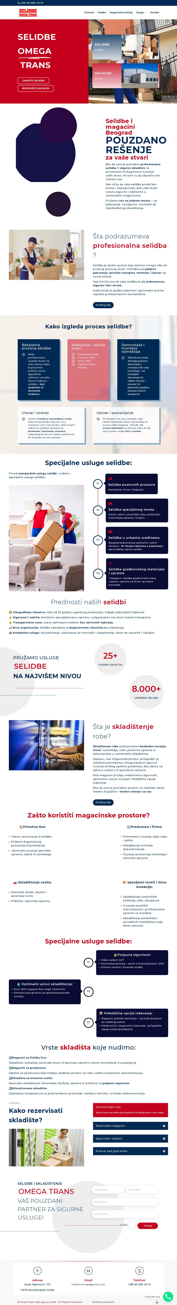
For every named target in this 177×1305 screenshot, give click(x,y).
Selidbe (102, 13)
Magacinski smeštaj (121, 13)
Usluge (140, 13)
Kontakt (154, 13)
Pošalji (148, 1225)
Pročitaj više (103, 305)
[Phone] (168, 1297)
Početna (89, 13)
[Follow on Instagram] (157, 1302)
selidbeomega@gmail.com (88, 1284)
